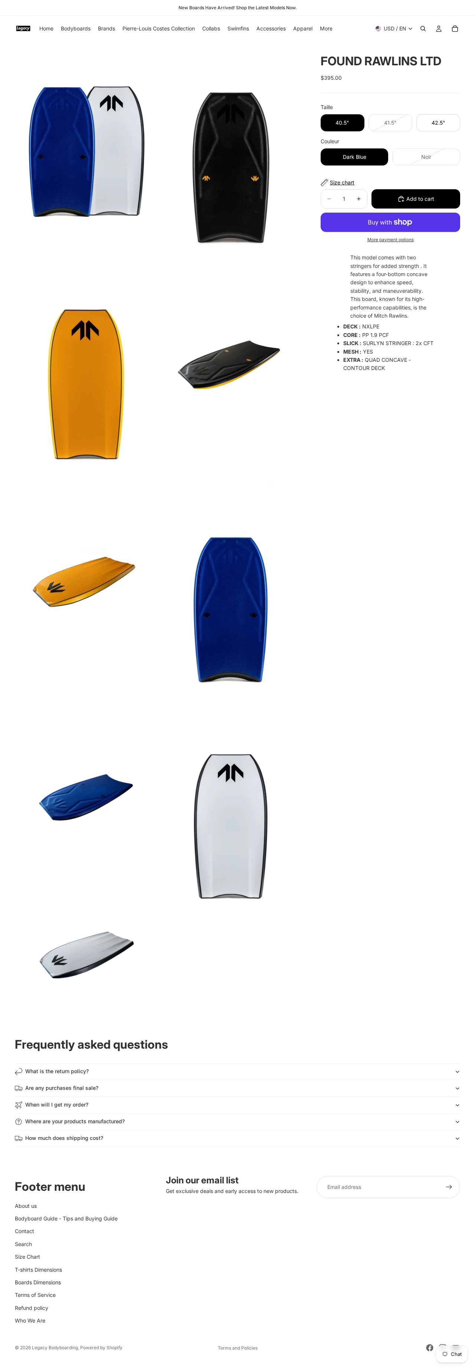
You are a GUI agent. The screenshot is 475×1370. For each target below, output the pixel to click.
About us (26, 1205)
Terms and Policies (238, 1348)
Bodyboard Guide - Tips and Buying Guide (66, 1218)
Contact (24, 1231)
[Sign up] (449, 1187)
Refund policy (31, 1307)
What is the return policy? (57, 1071)
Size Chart (27, 1256)
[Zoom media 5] (86, 581)
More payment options (390, 239)
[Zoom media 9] (86, 954)
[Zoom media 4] (231, 365)
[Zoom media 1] (86, 148)
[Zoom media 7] (86, 798)
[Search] (423, 28)
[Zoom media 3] (86, 365)
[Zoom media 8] (231, 798)
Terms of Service (35, 1295)
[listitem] (326, 28)
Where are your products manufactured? (75, 1121)
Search (23, 1243)
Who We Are (30, 1320)
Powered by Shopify (101, 1347)
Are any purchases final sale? (61, 1088)
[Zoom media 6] (231, 581)
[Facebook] (429, 1347)
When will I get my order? (56, 1104)
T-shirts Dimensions (38, 1269)
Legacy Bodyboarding (55, 1347)
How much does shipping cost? (64, 1138)
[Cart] (455, 28)
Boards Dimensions (38, 1282)
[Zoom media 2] (231, 148)
